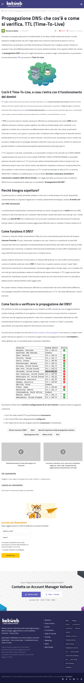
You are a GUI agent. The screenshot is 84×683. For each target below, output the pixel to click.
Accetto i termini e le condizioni (13, 550)
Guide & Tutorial (50, 634)
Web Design (49, 647)
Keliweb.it (32, 631)
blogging (74, 620)
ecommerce (69, 628)
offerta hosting (70, 644)
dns (33, 430)
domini (68, 624)
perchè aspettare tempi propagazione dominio (57, 430)
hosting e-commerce (71, 636)
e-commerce (76, 624)
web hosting (73, 659)
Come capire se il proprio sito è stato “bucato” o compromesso (29, 479)
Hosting (47, 637)
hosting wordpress (71, 640)
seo (67, 652)
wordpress (68, 667)
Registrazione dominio (72, 648)
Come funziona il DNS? (18, 430)
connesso (13, 490)
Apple (67, 620)
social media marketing (72, 656)
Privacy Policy (16, 547)
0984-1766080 (53, 594)
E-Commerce (49, 630)
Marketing (48, 640)
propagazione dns (32, 434)
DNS (26, 110)
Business (48, 620)
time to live (48, 434)
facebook (77, 628)
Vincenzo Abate (12, 31)
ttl (58, 434)
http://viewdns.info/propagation (46, 332)
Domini (11, 11)
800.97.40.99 (32, 594)
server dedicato (74, 652)
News (47, 644)
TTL (19, 57)
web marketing (70, 663)
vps (67, 659)
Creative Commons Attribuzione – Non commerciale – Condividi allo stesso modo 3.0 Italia (20, 640)
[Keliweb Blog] (14, 4)
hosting (68, 632)
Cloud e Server (49, 623)
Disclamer (5, 633)
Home (5, 11)
